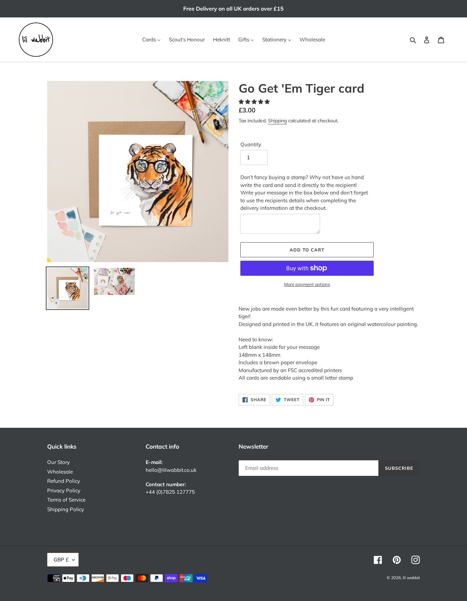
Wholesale (60, 471)
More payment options (307, 284)
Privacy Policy (63, 490)
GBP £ (61, 559)
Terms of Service (66, 499)
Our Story (58, 462)
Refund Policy (63, 481)
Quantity (250, 144)
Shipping (277, 121)
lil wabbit (411, 577)
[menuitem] (151, 40)
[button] (255, 101)
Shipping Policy (65, 509)
